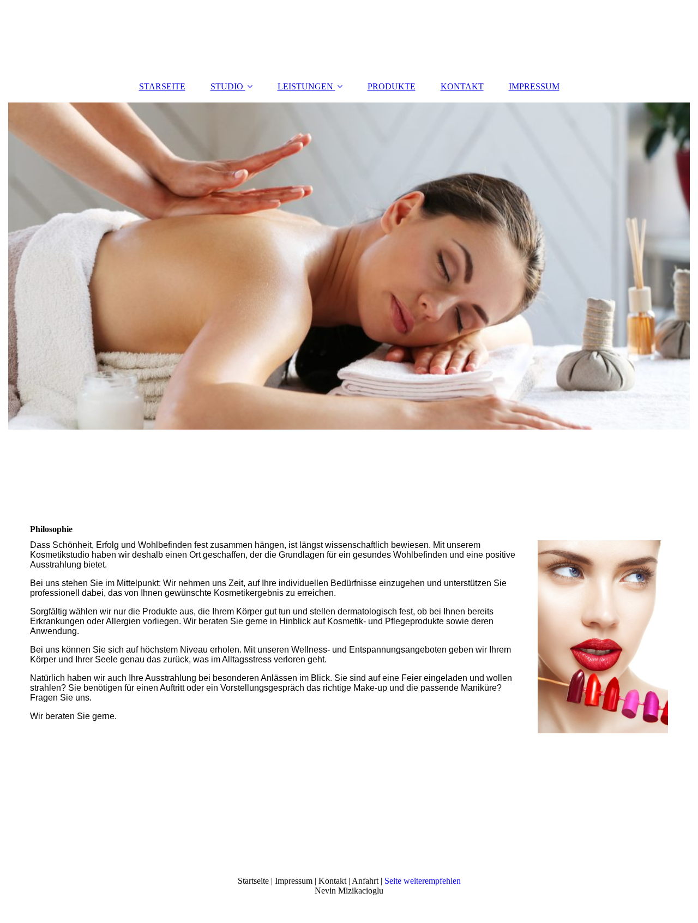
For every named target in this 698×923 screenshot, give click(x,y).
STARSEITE (162, 86)
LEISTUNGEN (305, 86)
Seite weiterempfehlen (422, 880)
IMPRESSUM (534, 86)
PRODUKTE (392, 86)
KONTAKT (462, 86)
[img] (349, 35)
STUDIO (226, 86)
